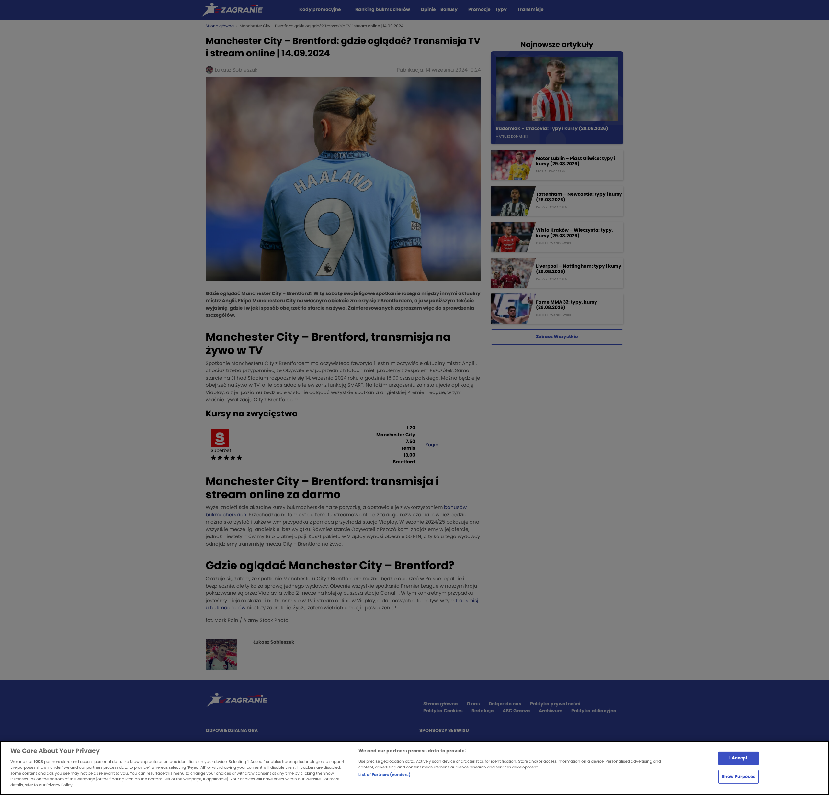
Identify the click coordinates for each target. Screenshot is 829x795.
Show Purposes (738, 777)
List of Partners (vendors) (384, 775)
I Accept (738, 758)
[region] (414, 768)
